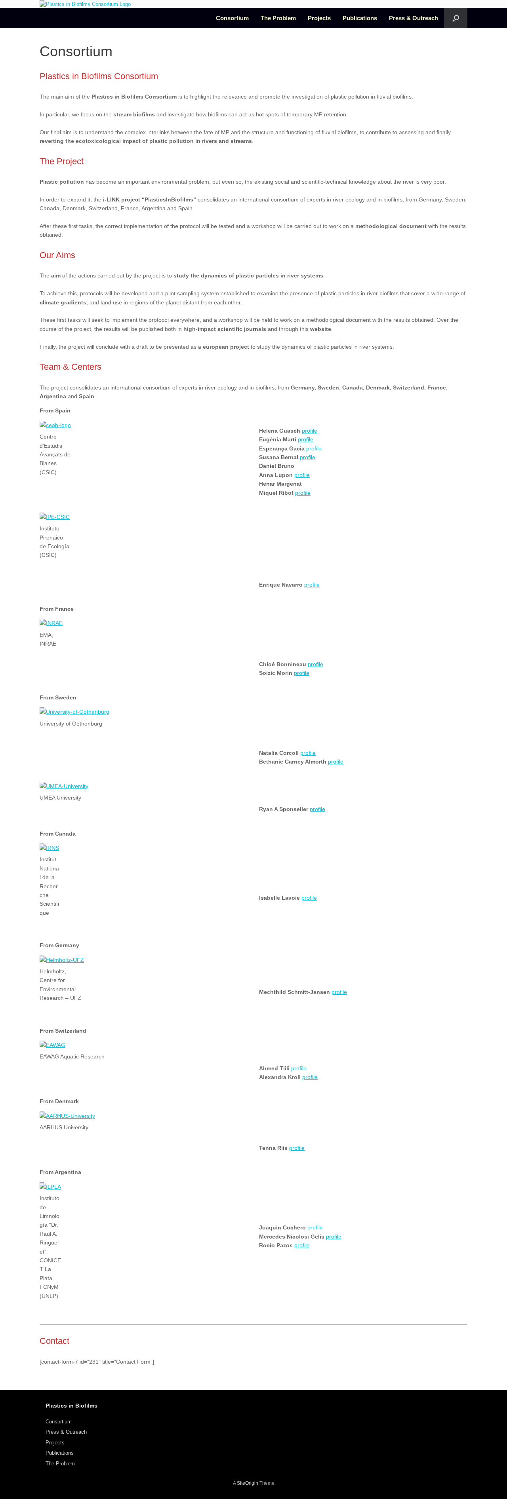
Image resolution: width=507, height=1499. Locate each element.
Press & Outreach (413, 18)
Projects (319, 18)
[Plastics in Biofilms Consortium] (85, 4)
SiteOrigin (247, 1483)
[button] (455, 18)
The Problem (278, 18)
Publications (360, 18)
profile (309, 430)
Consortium (232, 18)
